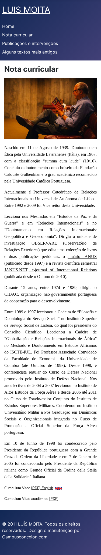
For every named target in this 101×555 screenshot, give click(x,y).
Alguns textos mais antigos (29, 52)
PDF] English (42, 488)
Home (8, 26)
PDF (53, 499)
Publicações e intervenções (30, 43)
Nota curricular (17, 34)
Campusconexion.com (24, 536)
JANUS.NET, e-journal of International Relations (50, 270)
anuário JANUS (82, 256)
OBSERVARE (44, 243)
